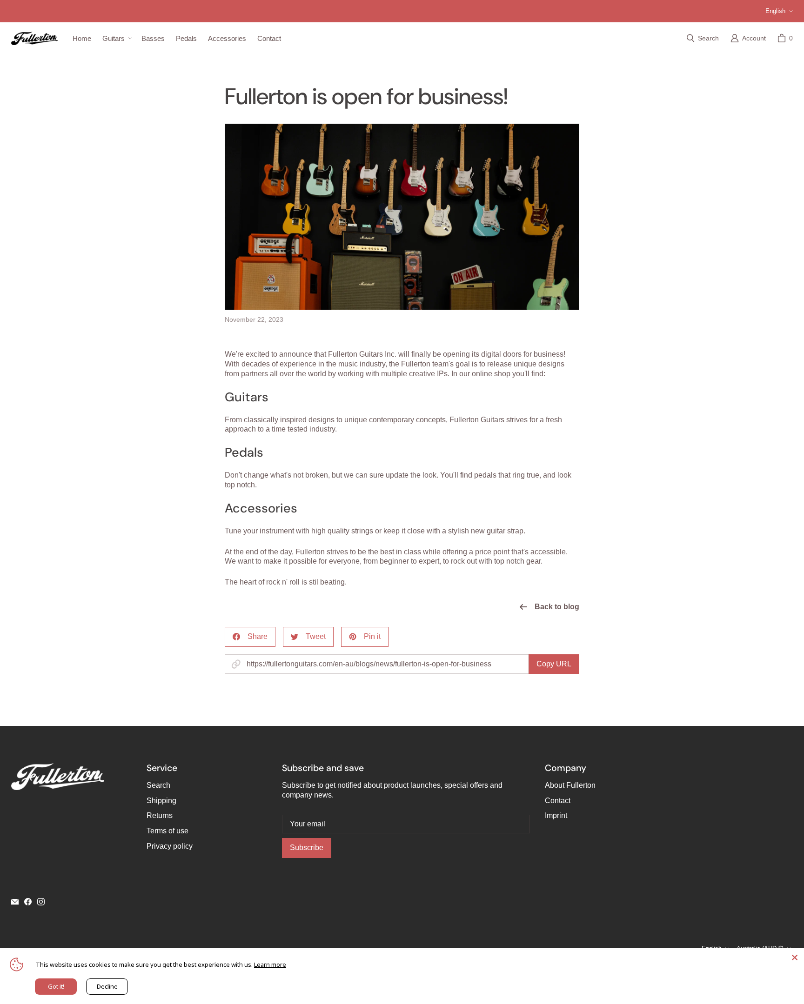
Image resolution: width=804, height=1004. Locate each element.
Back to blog (557, 607)
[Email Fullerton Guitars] (14, 901)
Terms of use (167, 831)
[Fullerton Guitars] (34, 38)
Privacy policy (170, 846)
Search (158, 785)
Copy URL (553, 664)
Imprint (556, 815)
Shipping (161, 801)
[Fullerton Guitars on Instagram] (40, 901)
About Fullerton (570, 785)
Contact (557, 801)
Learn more (270, 964)
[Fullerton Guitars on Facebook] (27, 901)
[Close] (794, 957)
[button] (116, 38)
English (775, 10)
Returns (160, 815)
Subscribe (306, 847)
